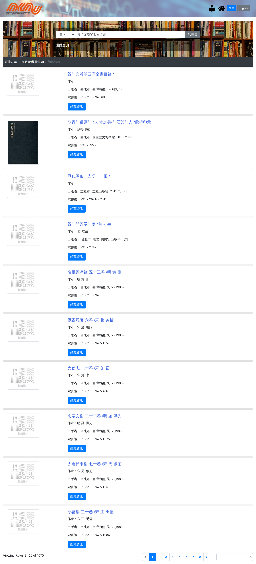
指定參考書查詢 (32, 62)
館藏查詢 (54, 62)
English (243, 8)
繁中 (231, 8)
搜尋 (194, 34)
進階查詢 (62, 45)
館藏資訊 (76, 106)
